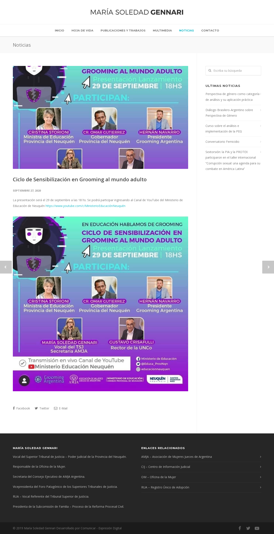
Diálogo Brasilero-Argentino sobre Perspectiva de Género (229, 113)
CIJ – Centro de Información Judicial (165, 467)
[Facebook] (239, 528)
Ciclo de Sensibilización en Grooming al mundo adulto (80, 179)
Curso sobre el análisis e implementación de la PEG (224, 129)
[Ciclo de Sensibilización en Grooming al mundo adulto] (100, 117)
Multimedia (162, 30)
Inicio (59, 30)
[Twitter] (248, 528)
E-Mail (62, 408)
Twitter (44, 408)
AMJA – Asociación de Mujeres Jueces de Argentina (176, 457)
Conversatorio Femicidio (222, 142)
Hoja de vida (82, 30)
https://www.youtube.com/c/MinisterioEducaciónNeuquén (85, 206)
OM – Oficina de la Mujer (158, 477)
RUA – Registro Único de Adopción (165, 487)
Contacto (210, 30)
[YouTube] (257, 528)
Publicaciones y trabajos (123, 30)
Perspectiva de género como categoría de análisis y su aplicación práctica (232, 97)
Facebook (22, 408)
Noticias (186, 30)
